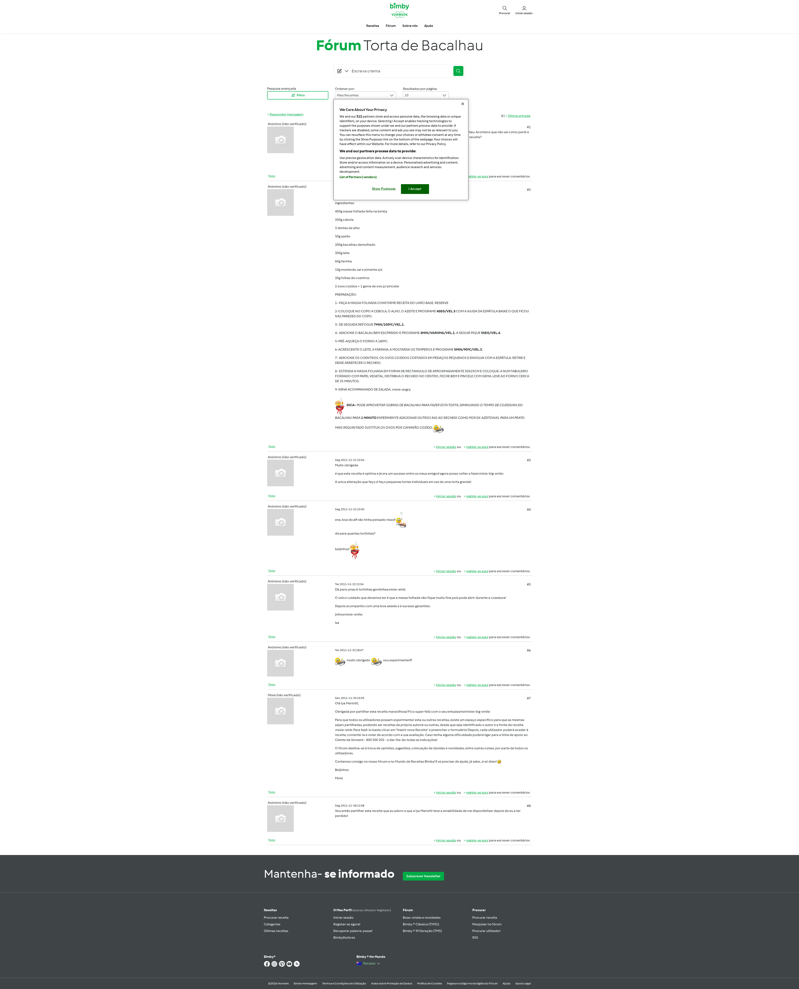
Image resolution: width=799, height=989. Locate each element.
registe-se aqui (477, 176)
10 (406, 95)
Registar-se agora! (346, 924)
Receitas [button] (372, 26)
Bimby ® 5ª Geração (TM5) (422, 931)
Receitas (270, 910)
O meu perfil (362, 910)
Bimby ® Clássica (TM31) (421, 924)
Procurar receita (276, 918)
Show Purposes (384, 189)
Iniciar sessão (446, 447)
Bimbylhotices (344, 937)
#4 (529, 509)
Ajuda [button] (428, 26)
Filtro (301, 95)
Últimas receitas (276, 931)
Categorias (272, 924)
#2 (529, 190)
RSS (475, 937)
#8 (529, 806)
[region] (401, 149)
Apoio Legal (523, 983)
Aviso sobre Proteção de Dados (391, 983)
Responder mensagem (286, 114)
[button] (504, 10)
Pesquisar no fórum (486, 924)
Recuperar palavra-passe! (352, 931)
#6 (529, 650)
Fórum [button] (391, 26)
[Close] (462, 103)
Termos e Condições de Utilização (344, 983)
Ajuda (506, 983)
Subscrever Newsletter (423, 876)
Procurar (479, 910)
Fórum (408, 910)
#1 (529, 127)
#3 (529, 460)
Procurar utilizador (486, 931)
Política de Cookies (429, 983)
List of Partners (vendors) (358, 177)
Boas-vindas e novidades (421, 918)
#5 (529, 584)
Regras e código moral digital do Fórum (472, 983)
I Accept (415, 189)
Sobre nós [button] (410, 26)
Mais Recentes (348, 95)
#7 (529, 698)
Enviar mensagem (305, 983)
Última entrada (519, 116)
